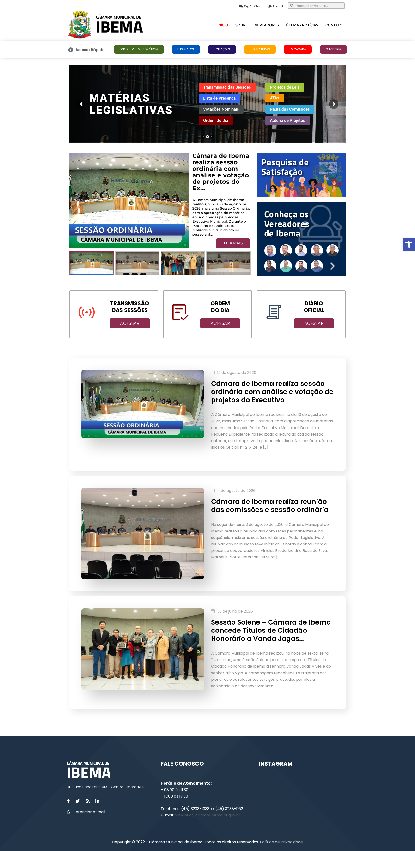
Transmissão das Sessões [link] (227, 86)
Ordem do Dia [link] (215, 120)
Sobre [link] (241, 25)
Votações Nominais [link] (221, 109)
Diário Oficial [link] (314, 307)
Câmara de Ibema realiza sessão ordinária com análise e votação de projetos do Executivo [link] (272, 392)
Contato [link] (333, 25)
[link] (409, 244)
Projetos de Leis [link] (284, 86)
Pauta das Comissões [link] (290, 109)
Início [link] (222, 25)
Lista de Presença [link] (219, 98)
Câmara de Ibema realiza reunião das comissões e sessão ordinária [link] (270, 505)
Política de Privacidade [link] (281, 842)
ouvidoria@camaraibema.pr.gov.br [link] (207, 815)
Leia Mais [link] (233, 243)
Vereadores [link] (267, 25)
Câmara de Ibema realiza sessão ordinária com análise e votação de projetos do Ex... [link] (220, 165)
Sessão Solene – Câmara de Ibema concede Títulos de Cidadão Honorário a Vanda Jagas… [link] (271, 630)
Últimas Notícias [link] (302, 25)
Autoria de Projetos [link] (287, 120)
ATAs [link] (274, 97)
